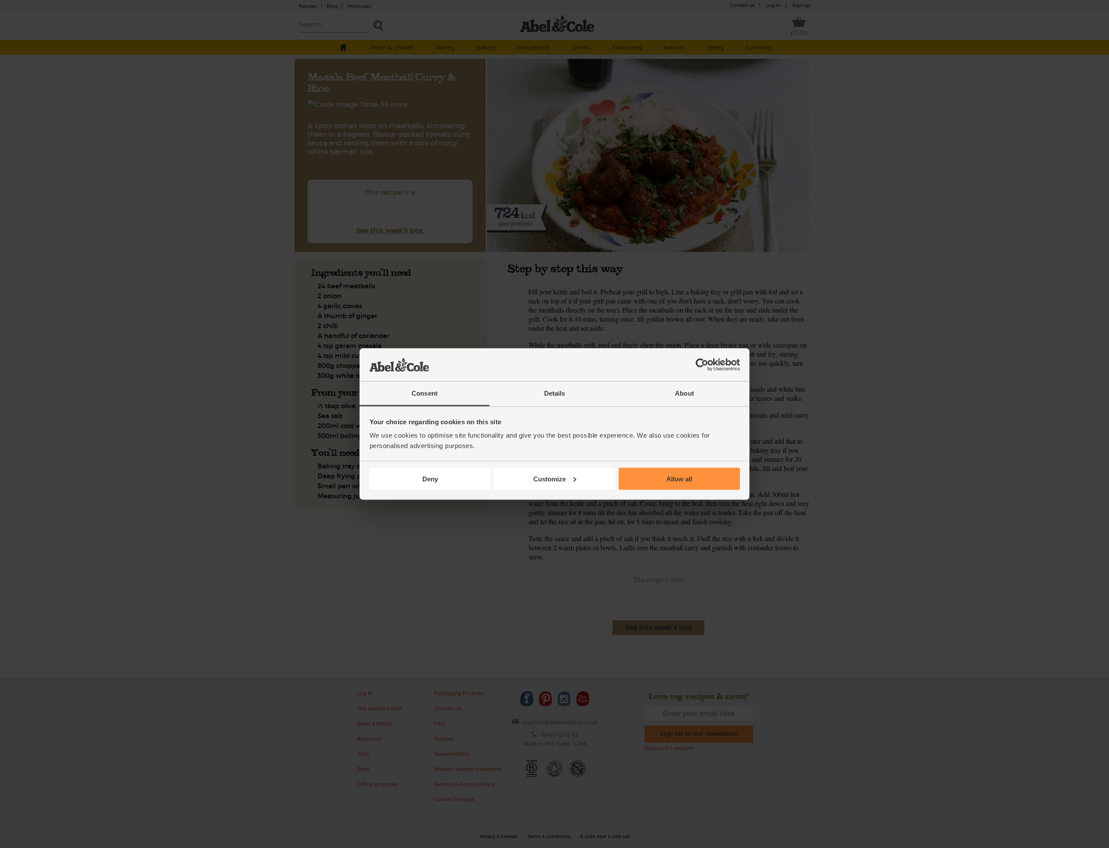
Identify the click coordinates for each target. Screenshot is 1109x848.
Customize (549, 478)
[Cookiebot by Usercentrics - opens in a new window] (702, 364)
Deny (430, 478)
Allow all (679, 478)
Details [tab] (554, 393)
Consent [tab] (425, 393)
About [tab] (684, 393)
